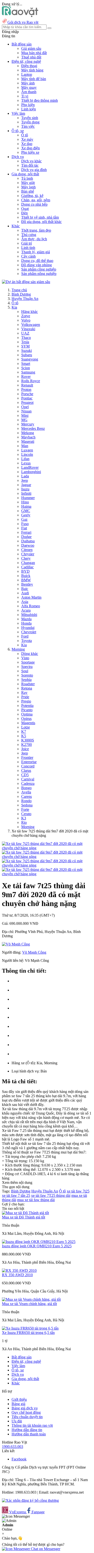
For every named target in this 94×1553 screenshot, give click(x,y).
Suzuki (26, 351)
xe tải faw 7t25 (78, 1191)
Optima (27, 714)
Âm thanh (28, 92)
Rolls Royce (30, 381)
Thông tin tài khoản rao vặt (32, 1425)
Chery (26, 558)
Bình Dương (21, 294)
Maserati (27, 441)
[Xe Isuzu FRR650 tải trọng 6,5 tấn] (30, 1328)
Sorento (27, 675)
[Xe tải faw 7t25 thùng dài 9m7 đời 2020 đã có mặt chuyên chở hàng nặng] (47, 848)
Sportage (28, 662)
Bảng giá (18, 1404)
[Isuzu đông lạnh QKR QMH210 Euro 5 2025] (38, 1242)
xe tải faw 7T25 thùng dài (50, 1195)
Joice (25, 749)
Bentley (27, 584)
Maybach (28, 437)
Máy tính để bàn (33, 79)
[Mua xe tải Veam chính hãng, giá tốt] (31, 1299)
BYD (25, 571)
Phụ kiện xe (30, 152)
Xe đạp (26, 144)
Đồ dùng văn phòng (36, 265)
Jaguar (26, 485)
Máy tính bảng (32, 70)
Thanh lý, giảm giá (35, 252)
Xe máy (27, 139)
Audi (25, 593)
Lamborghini (31, 472)
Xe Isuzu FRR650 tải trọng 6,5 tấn (28, 1333)
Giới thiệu (19, 1399)
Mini (24, 415)
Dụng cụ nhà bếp (34, 204)
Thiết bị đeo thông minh (39, 100)
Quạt (25, 209)
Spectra (27, 667)
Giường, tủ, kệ (32, 196)
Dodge (26, 537)
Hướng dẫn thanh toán (29, 1434)
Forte (25, 809)
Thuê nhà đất (31, 57)
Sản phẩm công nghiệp (38, 269)
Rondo (26, 801)
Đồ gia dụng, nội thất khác (41, 222)
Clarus (26, 770)
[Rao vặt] (20, 16)
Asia (24, 602)
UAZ (25, 333)
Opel (25, 407)
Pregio (26, 701)
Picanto (27, 710)
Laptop (26, 74)
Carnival (27, 779)
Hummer (28, 498)
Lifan (25, 459)
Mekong (27, 433)
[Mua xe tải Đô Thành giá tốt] (25, 1213)
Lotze (25, 727)
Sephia (26, 680)
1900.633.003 (12, 1447)
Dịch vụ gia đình (34, 170)
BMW (26, 580)
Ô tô (24, 135)
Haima (26, 506)
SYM (25, 346)
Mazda (26, 619)
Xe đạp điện (30, 148)
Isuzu (25, 489)
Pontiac (27, 398)
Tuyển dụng (30, 122)
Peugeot (27, 402)
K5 (23, 736)
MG (24, 420)
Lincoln (27, 454)
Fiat (24, 528)
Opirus (26, 718)
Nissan (26, 411)
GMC (25, 511)
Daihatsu (28, 541)
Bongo (26, 788)
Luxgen (27, 450)
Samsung (28, 372)
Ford (24, 636)
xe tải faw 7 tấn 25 (16, 1195)
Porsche (27, 394)
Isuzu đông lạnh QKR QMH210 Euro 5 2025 (37, 1246)
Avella (26, 792)
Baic (24, 589)
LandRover (30, 467)
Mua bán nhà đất (34, 53)
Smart (25, 363)
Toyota (26, 641)
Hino (25, 502)
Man (24, 446)
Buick (25, 576)
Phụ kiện (28, 105)
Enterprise (29, 762)
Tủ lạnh (27, 178)
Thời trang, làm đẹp (36, 230)
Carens (26, 796)
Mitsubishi (29, 615)
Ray (24, 693)
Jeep (24, 480)
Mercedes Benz (33, 428)
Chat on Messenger (45, 1549)
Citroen (27, 550)
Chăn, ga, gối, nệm (35, 200)
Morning (18, 649)
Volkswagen (30, 325)
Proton (26, 389)
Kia (14, 307)
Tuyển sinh (29, 118)
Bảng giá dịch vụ (25, 1408)
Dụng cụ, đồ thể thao (37, 261)
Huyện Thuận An (25, 299)
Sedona (27, 805)
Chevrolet (28, 632)
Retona (26, 688)
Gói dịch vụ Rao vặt (22, 22)
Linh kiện (28, 109)
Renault (27, 385)
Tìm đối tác (30, 165)
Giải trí (26, 243)
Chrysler (27, 554)
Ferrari (26, 532)
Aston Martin (31, 597)
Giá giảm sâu (31, 48)
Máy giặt (28, 183)
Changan (28, 563)
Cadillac (27, 567)
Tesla (25, 342)
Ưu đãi (17, 1421)
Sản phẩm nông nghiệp (38, 274)
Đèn (24, 213)
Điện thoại (29, 66)
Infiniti (26, 493)
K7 (23, 731)
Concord (27, 766)
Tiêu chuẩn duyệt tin (27, 1417)
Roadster (28, 684)
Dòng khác (29, 654)
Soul (24, 671)
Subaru (26, 355)
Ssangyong (29, 359)
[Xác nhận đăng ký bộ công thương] (30, 1500)
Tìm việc (28, 126)
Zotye (25, 316)
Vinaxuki (28, 329)
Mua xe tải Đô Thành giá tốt (23, 1217)
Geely (25, 515)
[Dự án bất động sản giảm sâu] (26, 282)
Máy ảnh (28, 83)
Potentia (27, 706)
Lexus (26, 463)
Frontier (27, 757)
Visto (25, 658)
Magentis (28, 723)
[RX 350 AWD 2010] (19, 1270)
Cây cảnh (28, 256)
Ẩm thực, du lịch (34, 239)
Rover (26, 376)
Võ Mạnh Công (34, 952)
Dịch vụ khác (31, 161)
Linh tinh (28, 248)
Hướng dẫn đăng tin (27, 1430)
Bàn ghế (27, 191)
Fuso (25, 524)
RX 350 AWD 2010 (17, 1275)
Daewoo (27, 545)
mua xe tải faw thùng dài (36, 1200)
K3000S (27, 740)
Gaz (24, 519)
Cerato (26, 814)
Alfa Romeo (30, 606)
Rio (24, 822)
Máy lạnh (28, 187)
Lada (25, 476)
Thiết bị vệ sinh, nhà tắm (40, 217)
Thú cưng (28, 235)
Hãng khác (29, 312)
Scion (25, 368)
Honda (26, 623)
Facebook (19, 1459)
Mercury (27, 424)
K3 (23, 818)
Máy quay (29, 87)
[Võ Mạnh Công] (16, 944)
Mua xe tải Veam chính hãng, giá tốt (29, 1304)
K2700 (26, 744)
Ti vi (24, 96)
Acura (26, 610)
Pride (25, 697)
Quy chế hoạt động (26, 1412)
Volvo (25, 320)
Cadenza (27, 783)
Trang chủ (19, 290)
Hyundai (27, 628)
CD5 (25, 775)
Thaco (26, 338)
